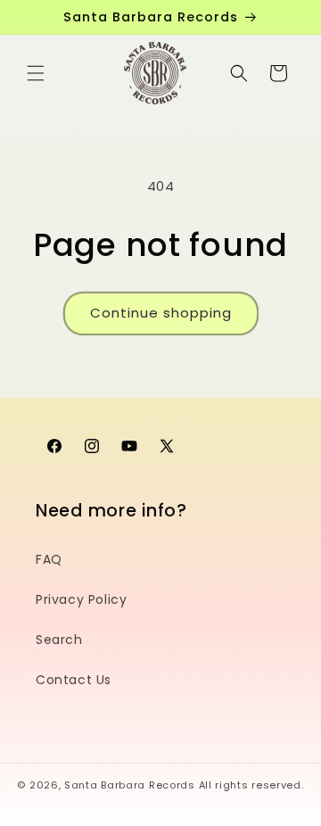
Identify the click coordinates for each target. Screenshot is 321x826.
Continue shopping (161, 312)
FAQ (49, 559)
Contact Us (73, 680)
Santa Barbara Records (129, 785)
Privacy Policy (81, 599)
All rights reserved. (251, 785)
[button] (35, 73)
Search (59, 639)
